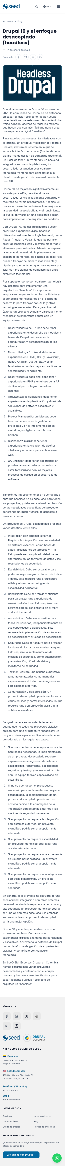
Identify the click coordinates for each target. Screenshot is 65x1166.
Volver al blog (14, 21)
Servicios (7, 1116)
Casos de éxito (10, 1121)
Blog (36, 1121)
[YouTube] (7, 1026)
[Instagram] (17, 1026)
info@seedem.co (11, 1099)
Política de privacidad (44, 1127)
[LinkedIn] (17, 1016)
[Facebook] (7, 1016)
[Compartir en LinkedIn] (33, 57)
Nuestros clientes (42, 1116)
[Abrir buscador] (36, 6)
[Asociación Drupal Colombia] (34, 1038)
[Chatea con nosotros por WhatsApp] (57, 1158)
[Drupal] (37, 1016)
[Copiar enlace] (40, 57)
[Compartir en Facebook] (18, 57)
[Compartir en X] (26, 57)
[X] (27, 1016)
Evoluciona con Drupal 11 (21, 1154)
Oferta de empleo (11, 1127)
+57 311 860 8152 (11, 1090)
